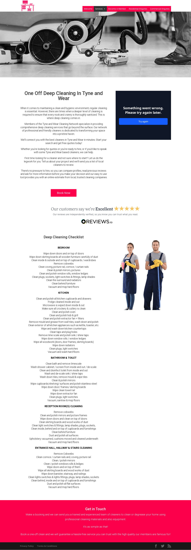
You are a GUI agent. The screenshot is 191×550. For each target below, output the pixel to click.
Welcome (88, 8)
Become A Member (117, 8)
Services (99, 8)
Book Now (63, 193)
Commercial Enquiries (160, 8)
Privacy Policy (27, 546)
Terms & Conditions (47, 546)
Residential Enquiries (138, 8)
